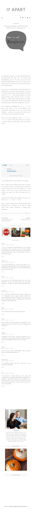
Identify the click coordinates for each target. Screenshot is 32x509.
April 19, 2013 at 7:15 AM (8, 334)
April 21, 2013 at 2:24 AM (8, 348)
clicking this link (24, 106)
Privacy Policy (23, 506)
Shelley (4, 333)
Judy (3, 308)
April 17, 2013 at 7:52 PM (8, 309)
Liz (2, 372)
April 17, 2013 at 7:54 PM (8, 320)
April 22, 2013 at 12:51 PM (8, 373)
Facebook (9, 199)
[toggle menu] (2, 18)
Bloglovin (9, 95)
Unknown (4, 261)
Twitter (16, 199)
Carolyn (4, 290)
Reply (3, 256)
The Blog (23, 213)
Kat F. (3, 243)
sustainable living (8, 213)
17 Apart (16, 10)
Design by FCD (16, 506)
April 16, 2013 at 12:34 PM (8, 262)
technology (17, 213)
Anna (3, 276)
